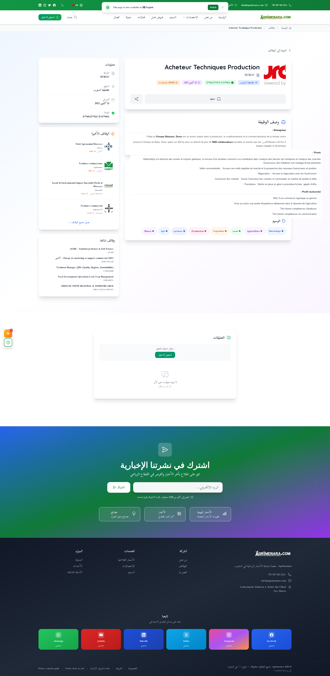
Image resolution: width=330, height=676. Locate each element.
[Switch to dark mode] (62, 5)
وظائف (271, 28)
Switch (213, 7)
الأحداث (77, 566)
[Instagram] (44, 5)
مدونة (128, 17)
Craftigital (278, 670)
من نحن (208, 17)
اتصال (117, 17)
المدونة (78, 560)
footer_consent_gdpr (48, 668)
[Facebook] (54, 5)
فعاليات (141, 17)
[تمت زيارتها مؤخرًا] (8, 342)
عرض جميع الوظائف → (79, 222)
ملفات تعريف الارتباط (100, 668)
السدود (172, 17)
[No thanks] (222, 7)
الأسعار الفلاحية (126, 560)
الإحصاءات (192, 17)
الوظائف (183, 566)
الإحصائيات (128, 566)
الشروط (119, 668)
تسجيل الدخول (165, 354)
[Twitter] (49, 5)
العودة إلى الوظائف (277, 50)
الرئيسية (222, 17)
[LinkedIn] (39, 5)
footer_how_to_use (74, 668)
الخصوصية (133, 668)
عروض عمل (157, 17)
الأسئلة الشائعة (75, 572)
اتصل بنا (183, 572)
